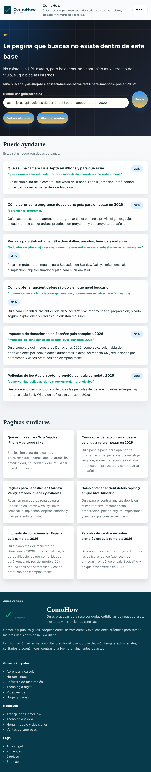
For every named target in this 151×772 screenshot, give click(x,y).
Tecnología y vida (20, 719)
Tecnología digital (20, 687)
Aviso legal (15, 746)
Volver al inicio (18, 118)
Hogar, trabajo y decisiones (27, 724)
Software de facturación (25, 682)
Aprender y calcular (21, 671)
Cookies (13, 756)
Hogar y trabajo (18, 697)
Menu (140, 10)
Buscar (139, 99)
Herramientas (17, 677)
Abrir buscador (52, 118)
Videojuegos (16, 692)
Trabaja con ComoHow (24, 714)
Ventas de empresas (22, 729)
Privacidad (14, 751)
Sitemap (13, 762)
